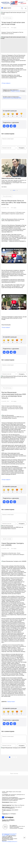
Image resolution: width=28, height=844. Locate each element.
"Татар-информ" (5, 327)
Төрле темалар (14, 773)
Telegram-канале (15, 91)
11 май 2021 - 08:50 (5, 548)
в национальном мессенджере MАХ (12, 97)
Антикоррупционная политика (9, 833)
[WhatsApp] (14, 126)
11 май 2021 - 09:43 (5, 401)
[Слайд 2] (12, 190)
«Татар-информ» (6, 83)
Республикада (7, 18)
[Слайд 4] (15, 190)
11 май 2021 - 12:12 (5, 207)
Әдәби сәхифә (7, 539)
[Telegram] (11, 126)
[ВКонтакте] (4, 126)
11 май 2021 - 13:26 (5, 27)
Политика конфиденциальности (9, 841)
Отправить (21, 147)
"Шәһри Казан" (11, 701)
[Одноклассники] (7, 126)
